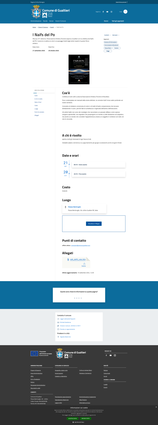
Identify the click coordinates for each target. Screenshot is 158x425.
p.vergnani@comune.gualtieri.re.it (80, 245)
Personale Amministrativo (38, 385)
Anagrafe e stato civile (61, 370)
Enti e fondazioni (35, 379)
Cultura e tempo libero (85, 370)
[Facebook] (102, 11)
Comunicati (107, 373)
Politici (32, 382)
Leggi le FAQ (58, 403)
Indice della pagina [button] (39, 90)
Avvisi (105, 376)
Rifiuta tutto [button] (86, 418)
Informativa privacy (84, 403)
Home (34, 27)
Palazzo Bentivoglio (74, 207)
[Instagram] (110, 11)
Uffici (32, 376)
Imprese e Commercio (85, 373)
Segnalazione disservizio (62, 400)
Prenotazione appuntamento (63, 397)
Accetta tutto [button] (72, 418)
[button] (79, 422)
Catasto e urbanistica (61, 376)
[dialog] (79, 415)
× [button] (156, 407)
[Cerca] (125, 12)
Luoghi (105, 384)
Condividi (106, 35)
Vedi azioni (115, 35)
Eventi (52, 27)
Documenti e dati (35, 388)
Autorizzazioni (59, 373)
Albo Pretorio (83, 400)
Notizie (106, 370)
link (95, 415)
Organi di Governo (36, 370)
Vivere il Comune (43, 27)
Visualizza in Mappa (93, 224)
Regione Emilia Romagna (38, 2)
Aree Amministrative (36, 373)
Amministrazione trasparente (87, 397)
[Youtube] (106, 11)
